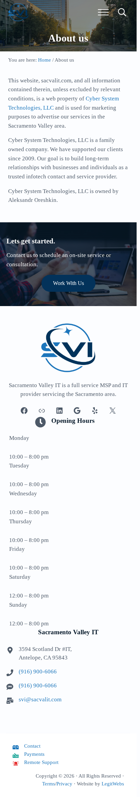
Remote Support (41, 762)
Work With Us (68, 283)
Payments (34, 754)
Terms (48, 783)
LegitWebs (113, 783)
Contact (32, 746)
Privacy (64, 783)
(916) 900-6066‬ (38, 671)
